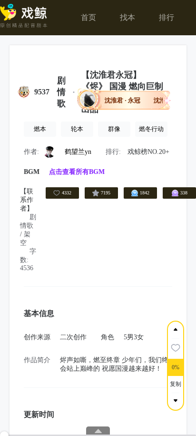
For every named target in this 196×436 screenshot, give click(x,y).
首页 (88, 17)
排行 (166, 17)
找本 (127, 17)
